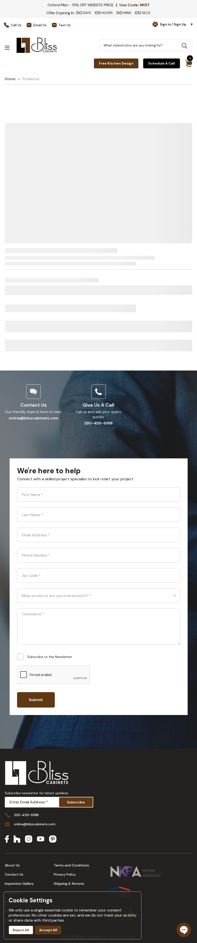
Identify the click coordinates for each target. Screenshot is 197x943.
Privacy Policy (65, 874)
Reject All (21, 930)
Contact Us (14, 874)
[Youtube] (40, 839)
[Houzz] (17, 839)
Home (10, 78)
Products (30, 78)
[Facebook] (7, 839)
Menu (7, 48)
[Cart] (188, 63)
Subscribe (76, 802)
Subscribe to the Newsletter (49, 657)
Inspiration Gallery (19, 883)
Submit (36, 699)
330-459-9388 (98, 423)
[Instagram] (28, 839)
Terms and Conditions (71, 865)
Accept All (48, 930)
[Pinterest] (52, 839)
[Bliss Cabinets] (36, 45)
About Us (12, 865)
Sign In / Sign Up (176, 24)
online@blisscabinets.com (33, 418)
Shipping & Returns (69, 883)
